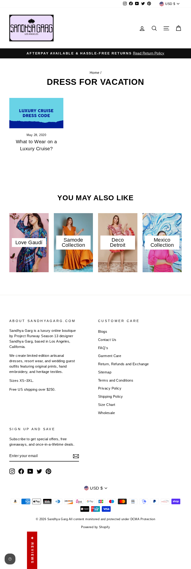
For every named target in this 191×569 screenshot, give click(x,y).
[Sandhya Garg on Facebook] (21, 471)
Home (94, 73)
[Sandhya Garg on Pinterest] (48, 471)
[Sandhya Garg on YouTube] (30, 471)
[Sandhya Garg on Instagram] (12, 471)
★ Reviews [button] (32, 550)
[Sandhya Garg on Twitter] (39, 471)
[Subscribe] (76, 456)
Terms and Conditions (115, 380)
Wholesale (106, 413)
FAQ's (103, 348)
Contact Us (107, 340)
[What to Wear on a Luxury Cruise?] (36, 113)
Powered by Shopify (95, 527)
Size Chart (106, 405)
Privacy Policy (109, 388)
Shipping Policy (110, 396)
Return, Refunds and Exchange (123, 364)
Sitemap (104, 372)
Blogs (102, 331)
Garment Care (109, 356)
